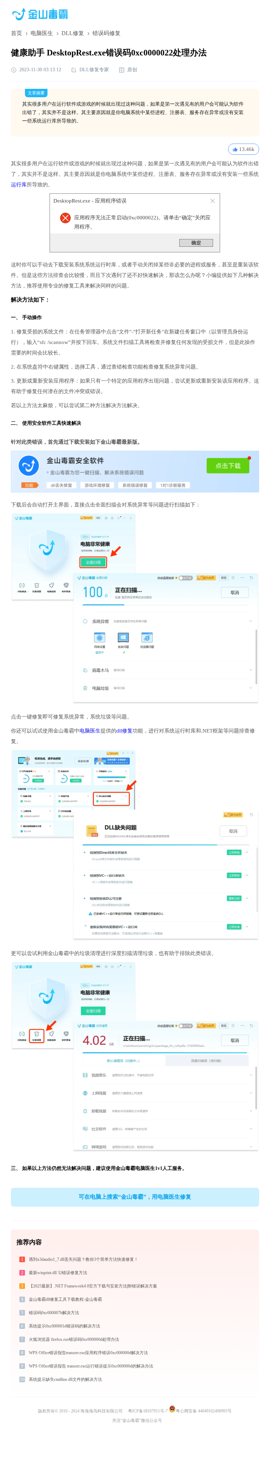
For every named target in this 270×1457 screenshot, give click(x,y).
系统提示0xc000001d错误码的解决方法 (64, 1326)
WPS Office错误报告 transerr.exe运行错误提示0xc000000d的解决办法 (91, 1366)
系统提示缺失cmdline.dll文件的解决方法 (65, 1379)
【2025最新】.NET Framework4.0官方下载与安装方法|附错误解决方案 (93, 1286)
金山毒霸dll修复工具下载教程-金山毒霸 (65, 1299)
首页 (16, 33)
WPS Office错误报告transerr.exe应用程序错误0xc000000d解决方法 (88, 1352)
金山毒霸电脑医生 (135, 1168)
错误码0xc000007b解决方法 (54, 1312)
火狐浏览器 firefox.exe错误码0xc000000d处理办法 (74, 1339)
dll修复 (124, 731)
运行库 (19, 184)
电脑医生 (42, 33)
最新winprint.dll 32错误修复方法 (58, 1272)
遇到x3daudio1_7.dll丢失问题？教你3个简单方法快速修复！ (83, 1259)
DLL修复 (73, 33)
